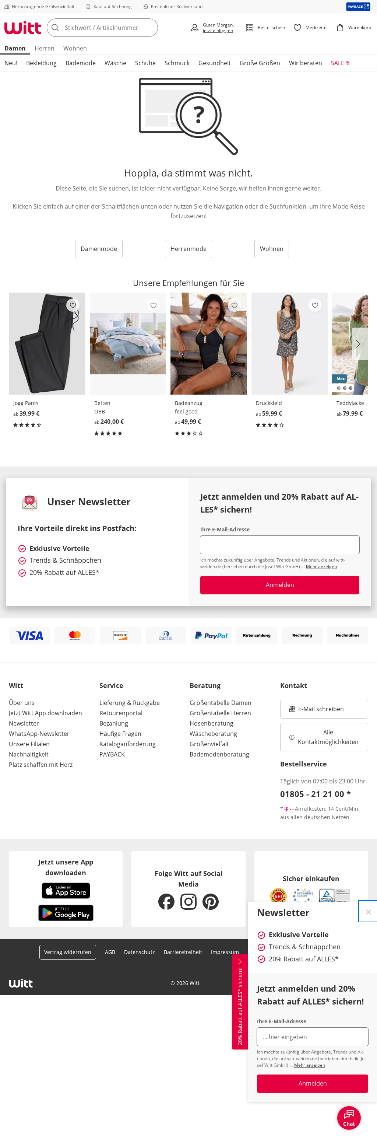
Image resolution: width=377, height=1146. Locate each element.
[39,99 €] (47, 344)
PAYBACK (112, 754)
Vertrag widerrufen (67, 951)
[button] (360, 344)
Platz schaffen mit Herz (41, 765)
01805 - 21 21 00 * (315, 793)
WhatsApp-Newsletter (39, 734)
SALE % (340, 63)
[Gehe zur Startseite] (22, 27)
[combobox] (116, 27)
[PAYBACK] (358, 6)
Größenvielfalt (209, 744)
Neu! (10, 63)
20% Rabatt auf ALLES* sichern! (239, 1006)
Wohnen (75, 48)
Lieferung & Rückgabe (129, 703)
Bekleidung (41, 63)
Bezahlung (113, 723)
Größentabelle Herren (220, 713)
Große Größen (260, 63)
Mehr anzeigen (309, 1065)
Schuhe (145, 63)
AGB (110, 951)
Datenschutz (139, 951)
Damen (15, 48)
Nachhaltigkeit (29, 754)
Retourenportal (120, 713)
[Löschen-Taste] (150, 28)
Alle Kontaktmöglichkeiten (328, 737)
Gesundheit (214, 63)
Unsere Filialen (29, 744)
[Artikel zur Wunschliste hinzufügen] (73, 305)
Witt (16, 685)
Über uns (22, 703)
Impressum (225, 951)
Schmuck (177, 63)
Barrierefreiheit (183, 951)
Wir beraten (305, 63)
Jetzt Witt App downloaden (45, 713)
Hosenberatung (211, 723)
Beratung (205, 685)
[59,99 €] (289, 344)
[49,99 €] (208, 344)
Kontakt (293, 685)
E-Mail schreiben (316, 711)
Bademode (81, 63)
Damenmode (99, 249)
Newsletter (24, 723)
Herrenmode (188, 249)
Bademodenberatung (219, 754)
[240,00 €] (128, 344)
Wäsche (115, 63)
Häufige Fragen (120, 734)
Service (111, 685)
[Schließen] (368, 911)
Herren (44, 48)
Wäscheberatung (213, 734)
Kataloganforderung (127, 744)
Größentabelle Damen (220, 703)
